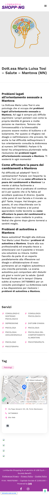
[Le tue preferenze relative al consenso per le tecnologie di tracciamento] (45, 491)
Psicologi (8, 367)
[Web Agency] (30, 484)
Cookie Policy (41, 476)
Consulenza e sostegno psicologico (12, 316)
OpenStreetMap (32, 402)
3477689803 (13, 413)
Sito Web (11, 417)
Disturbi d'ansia (36, 323)
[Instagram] (28, 488)
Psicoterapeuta (36, 342)
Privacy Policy (27, 476)
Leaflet (22, 402)
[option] (24, 34)
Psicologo (10, 342)
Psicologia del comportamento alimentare (36, 335)
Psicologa (10, 328)
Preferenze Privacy (10, 476)
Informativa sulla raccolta (9, 493)
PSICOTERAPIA (12, 346)
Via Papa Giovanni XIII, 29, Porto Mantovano (25, 409)
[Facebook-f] (21, 488)
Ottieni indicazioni (36, 380)
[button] (45, 6)
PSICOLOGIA (33, 328)
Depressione (11, 323)
